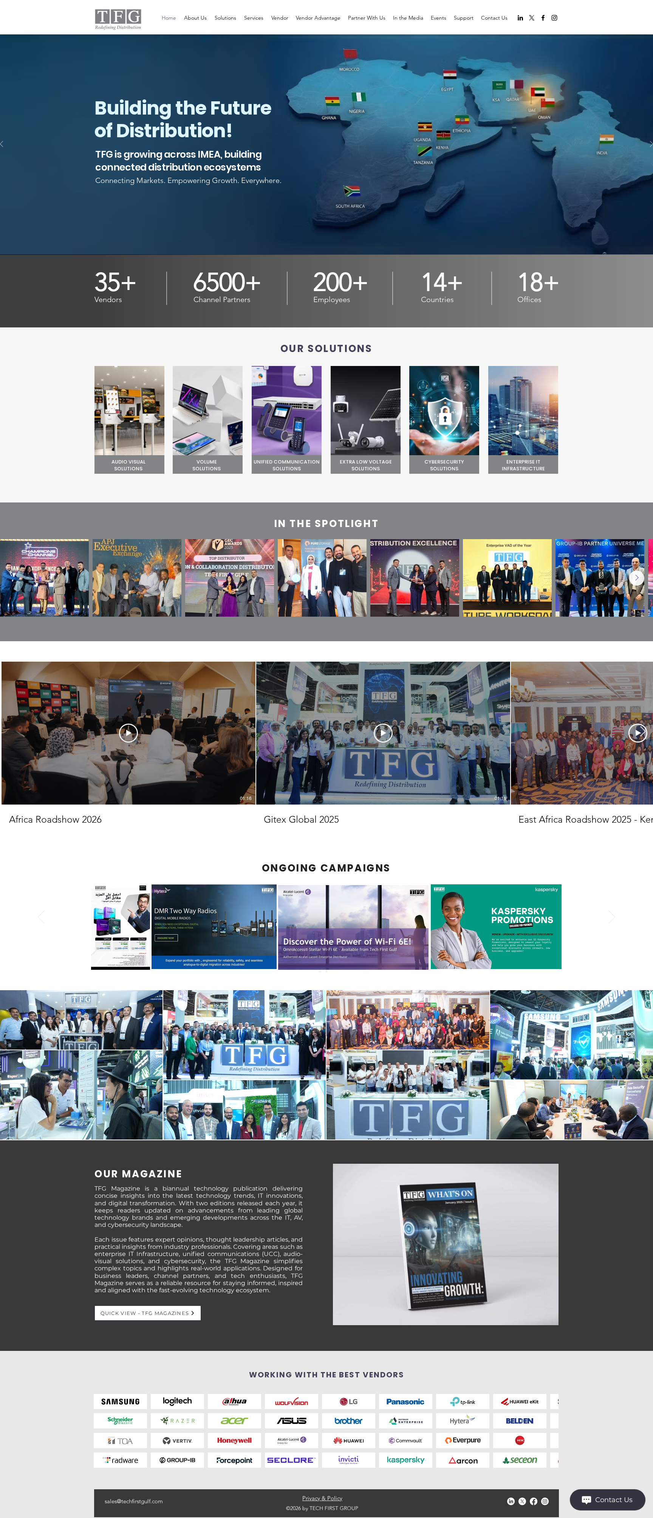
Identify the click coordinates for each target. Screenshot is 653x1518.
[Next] (651, 144)
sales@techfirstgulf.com (134, 1501)
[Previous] (1, 144)
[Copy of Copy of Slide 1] (333, 971)
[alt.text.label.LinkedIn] (520, 18)
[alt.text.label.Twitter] (531, 18)
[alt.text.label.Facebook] (543, 18)
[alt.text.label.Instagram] (554, 18)
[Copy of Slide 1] (320, 971)
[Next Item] (636, 578)
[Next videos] (642, 731)
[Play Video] (128, 733)
